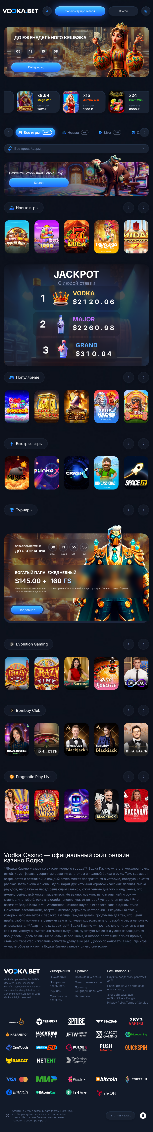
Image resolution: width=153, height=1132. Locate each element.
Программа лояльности (57, 983)
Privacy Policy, (116, 1002)
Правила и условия (88, 977)
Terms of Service (137, 1002)
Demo (17, 256)
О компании (58, 977)
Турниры (55, 991)
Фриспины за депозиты (58, 997)
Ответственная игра (88, 982)
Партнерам (82, 996)
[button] (8, 132)
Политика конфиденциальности (89, 989)
